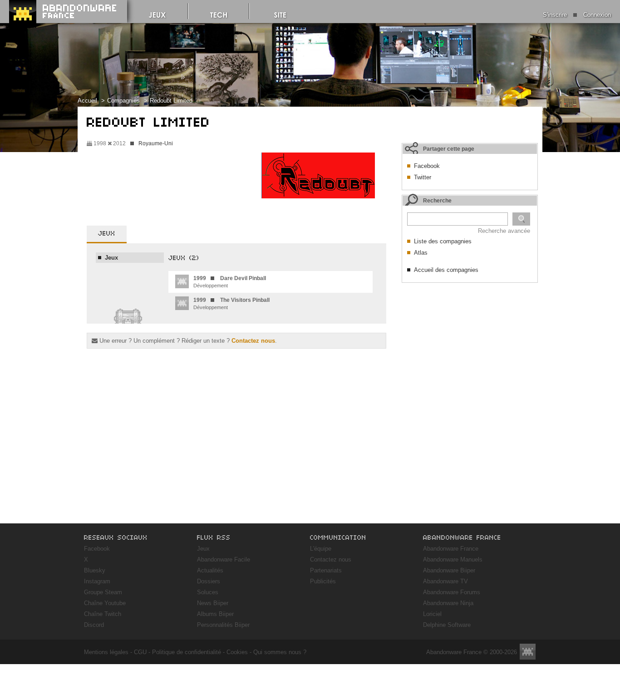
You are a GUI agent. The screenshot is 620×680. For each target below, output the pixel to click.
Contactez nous (253, 340)
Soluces (207, 592)
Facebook (427, 166)
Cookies (237, 652)
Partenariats (326, 570)
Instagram (97, 581)
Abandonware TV (445, 581)
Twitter (422, 177)
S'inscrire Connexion (577, 14)
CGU (140, 652)
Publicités (323, 581)
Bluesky (94, 570)
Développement (229, 281)
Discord (94, 624)
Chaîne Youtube (105, 603)
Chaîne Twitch (102, 614)
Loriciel (432, 614)
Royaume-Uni (155, 143)
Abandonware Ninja (448, 603)
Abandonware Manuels (452, 559)
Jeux (203, 548)
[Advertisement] (470, 344)
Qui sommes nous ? (279, 652)
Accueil (87, 100)
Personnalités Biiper (223, 624)
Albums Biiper (215, 614)
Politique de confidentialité (186, 652)
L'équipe (320, 548)
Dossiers (208, 581)
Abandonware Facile (223, 559)
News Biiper (212, 603)
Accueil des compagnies (446, 270)
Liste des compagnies (443, 241)
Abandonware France (450, 548)
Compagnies (123, 100)
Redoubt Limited (171, 100)
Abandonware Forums (451, 592)
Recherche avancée (504, 230)
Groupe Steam (103, 592)
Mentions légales (106, 652)
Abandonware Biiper (449, 570)
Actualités (210, 570)
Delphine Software (447, 624)
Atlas (421, 253)
